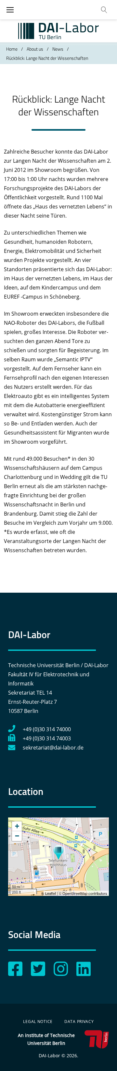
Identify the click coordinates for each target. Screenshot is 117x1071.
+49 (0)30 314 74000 (47, 729)
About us (35, 48)
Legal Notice (38, 1021)
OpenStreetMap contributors (84, 893)
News (57, 48)
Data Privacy (79, 1021)
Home (12, 48)
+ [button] (17, 826)
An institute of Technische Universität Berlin (46, 1039)
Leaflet (50, 893)
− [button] (17, 836)
